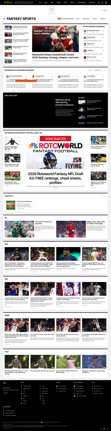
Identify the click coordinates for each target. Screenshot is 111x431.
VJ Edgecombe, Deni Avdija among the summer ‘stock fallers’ (68, 298)
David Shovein (15, 42)
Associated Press (8, 344)
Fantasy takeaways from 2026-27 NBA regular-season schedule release (16, 298)
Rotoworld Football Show (24, 201)
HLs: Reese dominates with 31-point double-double (67, 335)
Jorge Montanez (33, 271)
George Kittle (91, 37)
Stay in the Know (6, 387)
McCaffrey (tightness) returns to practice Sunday (94, 34)
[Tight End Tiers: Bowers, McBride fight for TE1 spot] (98, 176)
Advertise (4, 422)
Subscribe (5, 392)
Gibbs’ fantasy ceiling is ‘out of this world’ (98, 147)
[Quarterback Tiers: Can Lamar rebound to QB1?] (12, 158)
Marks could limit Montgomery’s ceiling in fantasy (20, 47)
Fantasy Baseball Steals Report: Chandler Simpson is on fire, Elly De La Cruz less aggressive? (68, 264)
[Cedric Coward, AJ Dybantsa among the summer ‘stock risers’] (94, 289)
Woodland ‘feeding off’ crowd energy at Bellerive (93, 371)
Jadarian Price (39, 76)
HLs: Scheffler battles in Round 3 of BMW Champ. (67, 371)
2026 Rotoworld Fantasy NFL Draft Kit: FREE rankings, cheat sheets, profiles (55, 178)
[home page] (8, 2)
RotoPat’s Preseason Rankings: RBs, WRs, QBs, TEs (11, 148)
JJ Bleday (90, 50)
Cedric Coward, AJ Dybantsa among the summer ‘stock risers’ (93, 298)
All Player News (97, 70)
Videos (95, 18)
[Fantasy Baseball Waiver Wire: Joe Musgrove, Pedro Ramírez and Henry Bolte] (94, 254)
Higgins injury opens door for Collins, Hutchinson (96, 223)
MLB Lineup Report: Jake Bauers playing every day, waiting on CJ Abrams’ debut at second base (15, 264)
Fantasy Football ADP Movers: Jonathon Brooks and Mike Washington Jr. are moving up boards (20, 60)
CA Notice (52, 422)
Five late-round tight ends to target (97, 165)
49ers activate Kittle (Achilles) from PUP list (92, 40)
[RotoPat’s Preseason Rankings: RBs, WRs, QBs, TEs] (12, 140)
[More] (98, 2)
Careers (8, 422)
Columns (102, 18)
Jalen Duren (90, 44)
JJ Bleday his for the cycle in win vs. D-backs (93, 53)
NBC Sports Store (23, 422)
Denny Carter (93, 167)
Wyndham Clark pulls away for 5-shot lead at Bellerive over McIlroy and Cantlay (16, 372)
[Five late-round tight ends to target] (98, 158)
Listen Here (20, 208)
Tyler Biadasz (91, 76)
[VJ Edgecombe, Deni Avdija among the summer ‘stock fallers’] (68, 289)
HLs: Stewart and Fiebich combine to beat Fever (93, 335)
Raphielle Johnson (8, 306)
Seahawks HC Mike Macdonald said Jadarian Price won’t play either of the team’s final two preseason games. (42, 81)
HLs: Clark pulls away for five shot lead (42, 371)
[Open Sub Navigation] (41, 2)
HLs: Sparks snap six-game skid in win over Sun (42, 335)
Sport (77, 18)
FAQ (18, 422)
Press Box (28, 422)
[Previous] (103, 70)
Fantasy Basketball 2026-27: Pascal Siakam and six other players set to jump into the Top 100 (41, 299)
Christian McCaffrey (93, 30)
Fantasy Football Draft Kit (66, 18)
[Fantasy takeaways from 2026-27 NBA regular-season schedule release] (17, 289)
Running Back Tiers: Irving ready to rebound (12, 182)
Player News (86, 18)
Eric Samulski (21, 29)
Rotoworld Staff (35, 62)
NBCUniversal (10, 424)
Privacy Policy (37, 422)
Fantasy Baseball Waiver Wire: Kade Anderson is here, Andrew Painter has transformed (20, 27)
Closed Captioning (13, 422)
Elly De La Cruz (91, 57)
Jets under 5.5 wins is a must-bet (43, 223)
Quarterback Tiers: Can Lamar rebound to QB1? (12, 165)
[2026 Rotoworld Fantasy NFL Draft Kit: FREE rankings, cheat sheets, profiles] (55, 152)
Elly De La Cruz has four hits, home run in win (93, 60)
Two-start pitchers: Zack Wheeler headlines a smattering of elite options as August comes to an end (21, 40)
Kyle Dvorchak (15, 62)
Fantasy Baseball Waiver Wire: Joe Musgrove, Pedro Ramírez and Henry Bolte (93, 264)
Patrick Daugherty (8, 151)
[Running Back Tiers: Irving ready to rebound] (12, 176)
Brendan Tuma (7, 271)
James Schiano (15, 29)
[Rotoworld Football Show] (10, 205)
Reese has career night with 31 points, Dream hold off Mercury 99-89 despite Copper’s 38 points (17, 336)
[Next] (105, 70)
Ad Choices (32, 422)
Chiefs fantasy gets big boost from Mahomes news (20, 53)
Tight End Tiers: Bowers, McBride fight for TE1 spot (98, 183)
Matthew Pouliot (85, 271)
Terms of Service (57, 422)
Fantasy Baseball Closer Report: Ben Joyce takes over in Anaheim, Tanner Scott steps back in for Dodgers (41, 264)
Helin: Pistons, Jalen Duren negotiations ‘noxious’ (94, 47)
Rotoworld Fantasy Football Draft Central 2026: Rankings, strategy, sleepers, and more (55, 56)
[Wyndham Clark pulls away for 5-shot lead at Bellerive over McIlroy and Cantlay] (17, 362)
